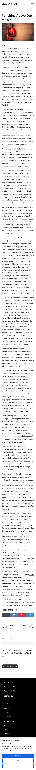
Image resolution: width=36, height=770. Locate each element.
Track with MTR (9, 691)
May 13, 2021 (7, 45)
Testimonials (8, 716)
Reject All (18, 766)
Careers (6, 708)
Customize (18, 761)
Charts (6, 729)
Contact (6, 733)
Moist (31, 605)
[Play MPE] (9, 4)
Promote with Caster (11, 683)
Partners (7, 712)
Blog (5, 725)
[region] (18, 753)
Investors (7, 704)
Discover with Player (11, 687)
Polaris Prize (16, 578)
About (6, 700)
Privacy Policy (12, 653)
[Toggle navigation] (32, 4)
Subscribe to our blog (10, 666)
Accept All (18, 755)
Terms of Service (26, 653)
